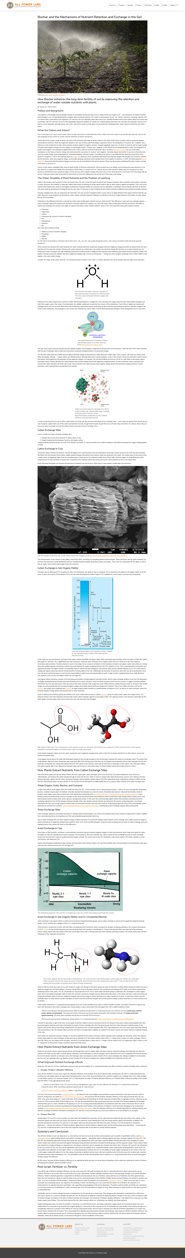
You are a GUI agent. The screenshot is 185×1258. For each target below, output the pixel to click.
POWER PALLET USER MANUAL (133, 1228)
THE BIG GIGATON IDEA (82, 1228)
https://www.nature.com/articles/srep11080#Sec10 (116, 1019)
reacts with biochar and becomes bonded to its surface (80, 806)
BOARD (77, 1232)
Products (122, 5)
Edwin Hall (76, 157)
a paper (46, 929)
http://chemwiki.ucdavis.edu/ (92, 345)
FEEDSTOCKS (127, 1234)
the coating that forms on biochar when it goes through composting (116, 794)
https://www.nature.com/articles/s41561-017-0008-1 (107, 556)
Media (157, 5)
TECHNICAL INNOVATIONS (105, 1228)
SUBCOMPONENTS (129, 1238)
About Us (112, 5)
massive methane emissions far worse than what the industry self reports (67, 1108)
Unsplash (61, 95)
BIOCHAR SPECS (102, 1236)
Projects (139, 5)
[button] (177, 5)
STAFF (77, 1234)
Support (130, 5)
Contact (164, 5)
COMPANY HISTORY (81, 1230)
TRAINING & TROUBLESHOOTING (133, 1236)
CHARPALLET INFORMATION (132, 1230)
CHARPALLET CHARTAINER (105, 1230)
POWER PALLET (102, 1232)
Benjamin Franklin (119, 150)
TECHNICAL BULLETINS (130, 1232)
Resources (148, 5)
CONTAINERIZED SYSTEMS (105, 1234)
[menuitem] (172, 5)
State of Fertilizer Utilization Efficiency (54, 1091)
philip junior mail (50, 95)
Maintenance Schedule (131, 1240)
